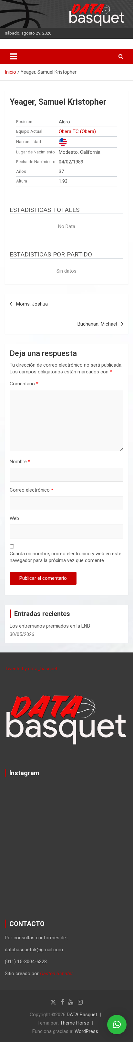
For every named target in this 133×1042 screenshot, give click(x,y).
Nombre (20, 461)
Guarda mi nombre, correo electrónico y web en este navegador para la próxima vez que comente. (65, 557)
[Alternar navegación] (13, 56)
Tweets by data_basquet (31, 669)
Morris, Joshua (32, 304)
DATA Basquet (82, 1014)
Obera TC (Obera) (77, 131)
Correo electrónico (31, 490)
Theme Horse (74, 1023)
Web (14, 518)
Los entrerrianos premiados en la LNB (50, 626)
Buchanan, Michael (97, 324)
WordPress (86, 1031)
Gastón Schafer (56, 973)
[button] (117, 1024)
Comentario (24, 384)
